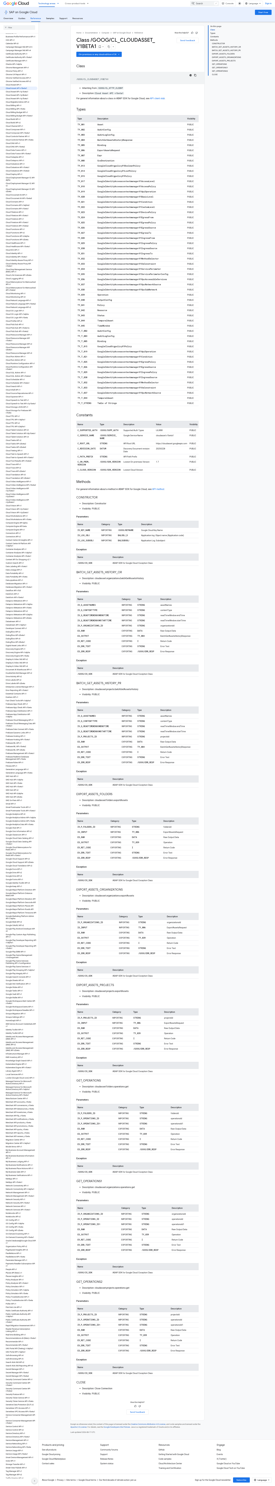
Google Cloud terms (87, 1480)
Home (78, 33)
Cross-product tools (75, 3)
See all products (49, 1450)
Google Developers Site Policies (117, 1427)
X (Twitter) (221, 1459)
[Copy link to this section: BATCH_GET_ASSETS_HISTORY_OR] (125, 572)
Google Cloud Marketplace (54, 1459)
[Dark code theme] (190, 75)
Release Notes (106, 1459)
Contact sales (48, 1463)
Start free (263, 12)
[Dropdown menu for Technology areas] (58, 3)
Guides (21, 18)
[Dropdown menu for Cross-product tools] (88, 3)
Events (220, 1454)
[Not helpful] (196, 33)
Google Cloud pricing (51, 1454)
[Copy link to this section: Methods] (93, 482)
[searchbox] (19, 27)
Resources (77, 18)
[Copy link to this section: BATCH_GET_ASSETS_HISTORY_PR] (124, 683)
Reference (36, 18)
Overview (8, 18)
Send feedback (187, 40)
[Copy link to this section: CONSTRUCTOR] (100, 497)
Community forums (109, 1450)
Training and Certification (170, 1468)
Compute (105, 33)
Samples (50, 18)
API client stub (157, 98)
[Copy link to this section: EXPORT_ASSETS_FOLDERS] (115, 794)
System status (106, 1463)
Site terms (71, 1480)
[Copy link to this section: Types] (88, 109)
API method (158, 489)
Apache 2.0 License (78, 1427)
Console (229, 3)
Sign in (268, 3)
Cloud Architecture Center (170, 1463)
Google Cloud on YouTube (228, 1463)
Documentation (91, 33)
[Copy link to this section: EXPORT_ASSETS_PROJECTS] (117, 985)
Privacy (60, 1480)
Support (63, 18)
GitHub (162, 1450)
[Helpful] (192, 33)
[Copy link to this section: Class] (88, 66)
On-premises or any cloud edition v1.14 (99, 54)
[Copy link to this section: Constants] (95, 415)
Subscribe (241, 1480)
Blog (219, 1450)
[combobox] (204, 3)
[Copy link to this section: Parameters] (91, 516)
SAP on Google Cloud (23, 12)
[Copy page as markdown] (108, 46)
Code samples (165, 1459)
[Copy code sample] (195, 75)
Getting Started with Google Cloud (174, 1454)
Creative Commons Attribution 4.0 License (148, 1424)
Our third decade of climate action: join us (117, 1480)
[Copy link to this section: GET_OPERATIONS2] (105, 1282)
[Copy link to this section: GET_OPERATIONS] (104, 1080)
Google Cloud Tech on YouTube (231, 1468)
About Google (48, 1480)
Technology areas (46, 3)
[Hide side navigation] (34, 1481)
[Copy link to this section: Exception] (89, 549)
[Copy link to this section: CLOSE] (88, 1382)
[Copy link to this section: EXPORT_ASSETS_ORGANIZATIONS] (125, 890)
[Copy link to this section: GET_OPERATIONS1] (105, 1181)
